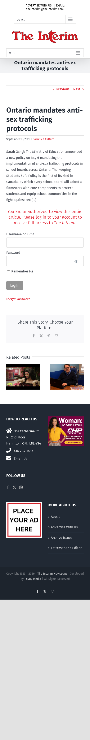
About (55, 517)
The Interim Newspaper (53, 573)
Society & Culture (43, 139)
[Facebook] (8, 487)
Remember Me (21, 271)
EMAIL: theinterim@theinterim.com (45, 7)
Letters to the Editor (66, 548)
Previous (62, 89)
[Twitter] (14, 487)
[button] (9, 376)
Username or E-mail (21, 234)
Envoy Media (32, 579)
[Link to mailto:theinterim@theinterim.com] (8, 457)
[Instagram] (21, 487)
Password (13, 253)
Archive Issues (61, 538)
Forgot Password (18, 299)
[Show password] (76, 261)
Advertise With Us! (64, 527)
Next (76, 89)
